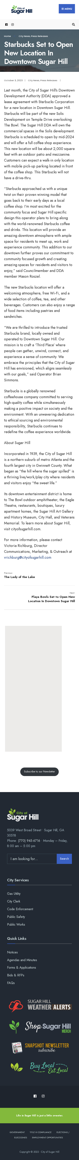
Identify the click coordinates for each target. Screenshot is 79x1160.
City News (24, 36)
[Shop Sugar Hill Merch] (39, 1027)
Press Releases (39, 36)
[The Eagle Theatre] (39, 1068)
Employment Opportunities (47, 1137)
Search (64, 858)
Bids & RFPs (15, 975)
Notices (12, 952)
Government (17, 1132)
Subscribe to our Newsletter (39, 771)
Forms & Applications (21, 967)
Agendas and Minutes (22, 960)
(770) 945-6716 (29, 840)
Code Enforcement (20, 909)
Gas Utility (13, 893)
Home (7, 36)
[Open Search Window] (73, 24)
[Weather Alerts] (39, 1006)
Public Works (16, 924)
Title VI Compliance (40, 1132)
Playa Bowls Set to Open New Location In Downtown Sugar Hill (51, 597)
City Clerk (13, 901)
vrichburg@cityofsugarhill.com (27, 557)
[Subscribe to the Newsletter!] (39, 1047)
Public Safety (16, 916)
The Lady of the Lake (19, 575)
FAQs (11, 983)
